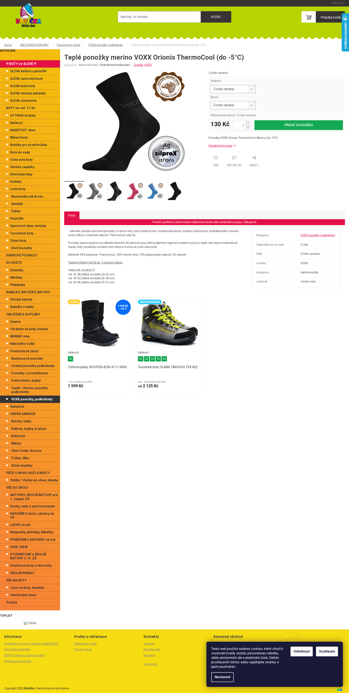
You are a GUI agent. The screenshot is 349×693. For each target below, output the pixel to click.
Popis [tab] (71, 215)
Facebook (150, 664)
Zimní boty (18, 241)
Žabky (15, 211)
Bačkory (16, 123)
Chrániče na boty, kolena (29, 329)
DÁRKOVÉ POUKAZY (21, 255)
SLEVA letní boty (22, 86)
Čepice (15, 322)
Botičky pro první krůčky (28, 145)
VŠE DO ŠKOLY (17, 487)
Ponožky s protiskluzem (29, 373)
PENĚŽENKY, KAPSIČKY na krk (33, 540)
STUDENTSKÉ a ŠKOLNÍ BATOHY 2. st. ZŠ (28, 556)
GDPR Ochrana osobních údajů (24, 655)
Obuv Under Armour (26, 451)
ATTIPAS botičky (23, 115)
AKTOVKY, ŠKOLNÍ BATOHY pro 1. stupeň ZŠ (34, 497)
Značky (11, 602)
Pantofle (16, 218)
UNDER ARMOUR (22, 414)
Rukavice (17, 406)
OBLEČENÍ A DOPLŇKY (23, 314)
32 (140, 358)
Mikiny (16, 443)
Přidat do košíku (298, 125)
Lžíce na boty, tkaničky (27, 588)
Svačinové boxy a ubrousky (31, 565)
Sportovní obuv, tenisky (28, 226)
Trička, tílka (20, 458)
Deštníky (16, 270)
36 (158, 358)
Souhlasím (327, 651)
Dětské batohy (21, 299)
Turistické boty (21, 233)
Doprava (149, 644)
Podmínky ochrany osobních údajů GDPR (31, 644)
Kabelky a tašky (22, 307)
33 (146, 358)
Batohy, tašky (21, 421)
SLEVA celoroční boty (26, 79)
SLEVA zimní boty (23, 101)
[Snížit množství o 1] (248, 127)
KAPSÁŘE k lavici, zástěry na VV (32, 515)
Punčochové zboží (24, 351)
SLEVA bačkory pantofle (28, 71)
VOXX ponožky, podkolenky (32, 399)
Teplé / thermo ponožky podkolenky (29, 390)
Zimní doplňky (21, 465)
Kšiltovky (18, 436)
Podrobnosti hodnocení (115, 65)
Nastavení (222, 677)
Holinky (15, 182)
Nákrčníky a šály (22, 344)
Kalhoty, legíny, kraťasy (28, 429)
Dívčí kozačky (21, 248)
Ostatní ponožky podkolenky (33, 366)
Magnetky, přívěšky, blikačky (31, 532)
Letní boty (17, 189)
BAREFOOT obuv (22, 130)
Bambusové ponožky (27, 358)
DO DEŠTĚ (14, 263)
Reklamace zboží (85, 644)
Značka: (142, 65)
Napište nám (152, 649)
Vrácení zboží (83, 649)
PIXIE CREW (19, 547)
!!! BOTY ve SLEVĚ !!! (21, 64)
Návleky (16, 277)
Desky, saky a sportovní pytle (32, 506)
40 (70, 358)
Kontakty (149, 655)
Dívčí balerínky (21, 174)
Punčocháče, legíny (26, 380)
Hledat (216, 17)
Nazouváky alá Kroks (27, 196)
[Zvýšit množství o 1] (248, 122)
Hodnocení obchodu (17, 661)
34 (152, 358)
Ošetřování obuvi (23, 595)
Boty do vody (20, 152)
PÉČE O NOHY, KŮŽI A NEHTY (28, 473)
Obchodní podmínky (17, 649)
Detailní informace (220, 145)
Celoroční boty (21, 160)
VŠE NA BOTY (16, 580)
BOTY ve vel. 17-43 (20, 108)
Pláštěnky (17, 285)
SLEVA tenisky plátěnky (28, 93)
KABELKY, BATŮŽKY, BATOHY (28, 292)
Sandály (17, 204)
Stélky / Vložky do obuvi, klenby (34, 480)
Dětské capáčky (22, 167)
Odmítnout (302, 651)
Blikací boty (19, 137)
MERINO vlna (20, 336)
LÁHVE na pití (20, 525)
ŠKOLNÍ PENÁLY (22, 573)
